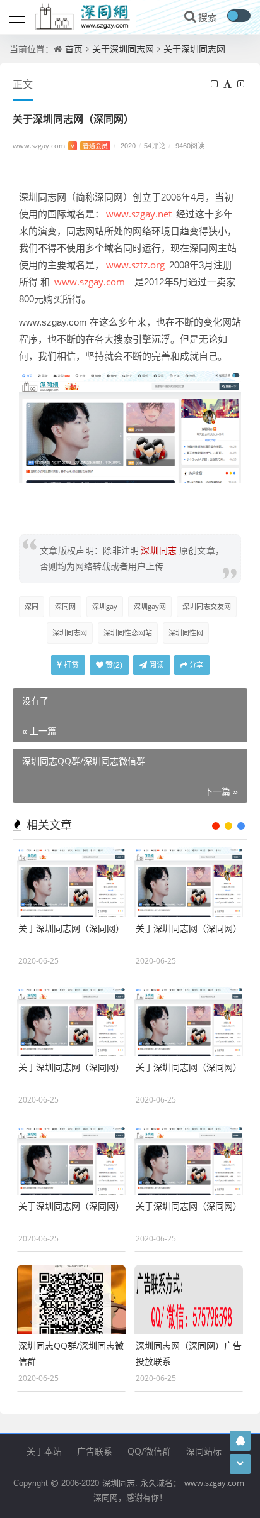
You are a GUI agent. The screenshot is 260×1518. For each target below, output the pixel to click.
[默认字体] (229, 84)
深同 (31, 606)
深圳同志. (119, 1482)
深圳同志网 (69, 632)
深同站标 (204, 1451)
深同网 (65, 606)
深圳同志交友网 (206, 606)
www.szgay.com (60, 145)
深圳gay (104, 606)
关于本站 (44, 1451)
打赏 (70, 664)
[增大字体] (242, 84)
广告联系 (94, 1451)
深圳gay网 (150, 606)
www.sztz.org (135, 264)
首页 (74, 49)
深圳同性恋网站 (127, 632)
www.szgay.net (139, 213)
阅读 (155, 664)
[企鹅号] (240, 1440)
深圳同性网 (185, 632)
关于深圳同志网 (123, 49)
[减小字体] (216, 84)
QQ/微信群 (149, 1451)
